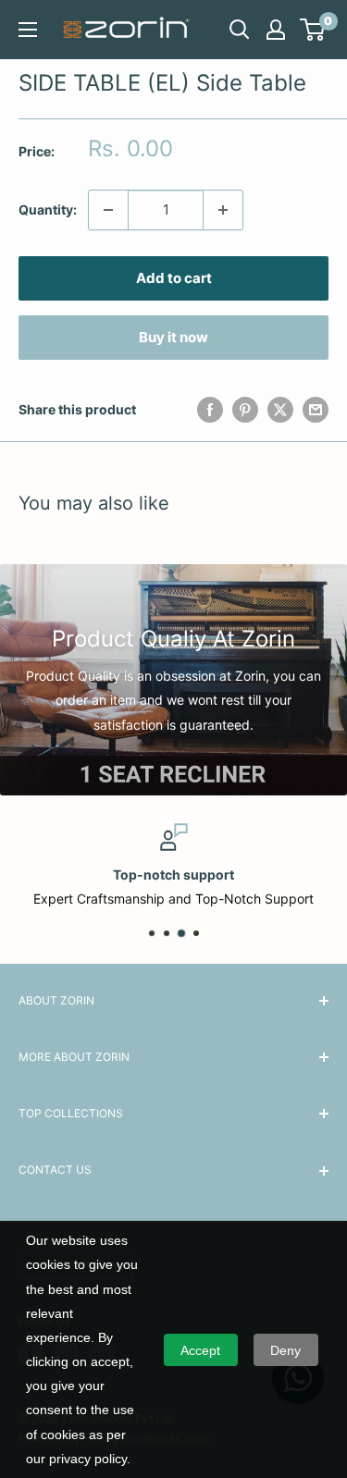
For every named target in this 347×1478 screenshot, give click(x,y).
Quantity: (48, 209)
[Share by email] (315, 410)
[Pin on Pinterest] (245, 410)
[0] (313, 29)
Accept (200, 1350)
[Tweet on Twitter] (280, 410)
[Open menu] (28, 29)
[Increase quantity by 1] (223, 210)
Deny (285, 1350)
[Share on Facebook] (210, 410)
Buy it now (173, 337)
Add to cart (174, 278)
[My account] (275, 29)
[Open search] (239, 29)
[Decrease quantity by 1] (108, 210)
